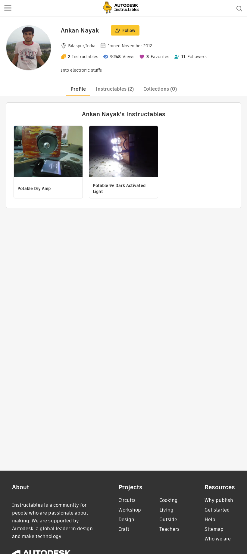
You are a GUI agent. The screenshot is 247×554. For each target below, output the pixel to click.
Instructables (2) (114, 89)
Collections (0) (160, 89)
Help (210, 519)
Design (126, 519)
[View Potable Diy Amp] (48, 152)
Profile (78, 89)
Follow (128, 30)
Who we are (218, 538)
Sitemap (214, 529)
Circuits (127, 500)
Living (166, 509)
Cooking (168, 500)
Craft (123, 529)
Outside (168, 519)
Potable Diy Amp (34, 188)
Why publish (219, 500)
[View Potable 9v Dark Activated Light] (123, 152)
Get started (217, 509)
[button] (7, 8)
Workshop (129, 509)
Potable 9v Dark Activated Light (119, 188)
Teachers (169, 529)
